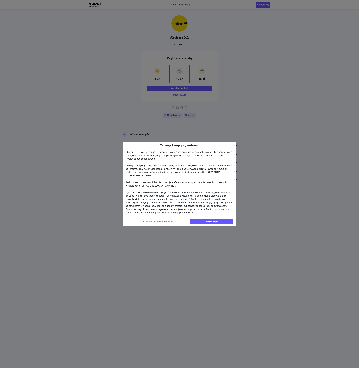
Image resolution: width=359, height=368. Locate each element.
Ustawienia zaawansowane (157, 221)
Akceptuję (212, 221)
